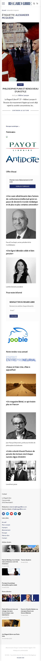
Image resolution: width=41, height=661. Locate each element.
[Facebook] (3, 513)
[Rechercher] (34, 3)
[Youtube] (11, 513)
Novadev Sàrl (20, 657)
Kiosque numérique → (13, 126)
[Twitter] (7, 513)
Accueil (4, 10)
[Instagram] (19, 513)
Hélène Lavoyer (23, 95)
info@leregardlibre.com (19, 509)
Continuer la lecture (20, 110)
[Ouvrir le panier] (37, 3)
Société (20, 84)
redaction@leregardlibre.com (18, 507)
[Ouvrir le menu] (3, 4)
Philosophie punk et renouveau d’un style (21, 90)
